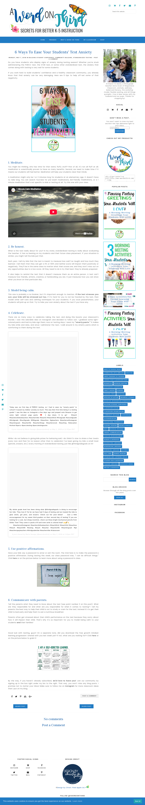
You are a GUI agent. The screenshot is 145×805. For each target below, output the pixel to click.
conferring (126, 415)
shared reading (120, 453)
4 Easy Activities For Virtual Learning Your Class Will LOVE (119, 300)
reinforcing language (112, 446)
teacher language (111, 464)
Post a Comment (89, 696)
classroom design (111, 408)
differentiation (110, 418)
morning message (117, 429)
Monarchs (108, 383)
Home (43, 40)
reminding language (112, 450)
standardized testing (82, 57)
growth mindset (125, 425)
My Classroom (90, 40)
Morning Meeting (120, 383)
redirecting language (112, 443)
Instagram (69, 686)
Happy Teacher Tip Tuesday (114, 376)
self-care (108, 453)
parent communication (113, 432)
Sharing (120, 390)
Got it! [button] (138, 801)
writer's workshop (111, 467)
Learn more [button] (77, 801)
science (125, 450)
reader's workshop (111, 439)
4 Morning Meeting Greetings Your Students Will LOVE (120, 214)
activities (121, 394)
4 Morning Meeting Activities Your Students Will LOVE (120, 334)
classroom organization (114, 411)
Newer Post (20, 706)
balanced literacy (128, 397)
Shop (102, 40)
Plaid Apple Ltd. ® (79, 788)
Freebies (52, 40)
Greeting (129, 373)
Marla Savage (30, 429)
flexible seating (110, 425)
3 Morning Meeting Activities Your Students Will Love (119, 266)
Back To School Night (112, 369)
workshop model (126, 464)
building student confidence (41, 57)
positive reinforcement (113, 436)
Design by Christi (64, 788)
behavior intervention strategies (117, 401)
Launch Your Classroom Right (116, 380)
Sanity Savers (109, 390)
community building (63, 57)
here (15, 558)
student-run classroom (113, 460)
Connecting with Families (114, 373)
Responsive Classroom (113, 387)
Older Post (86, 706)
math (106, 429)
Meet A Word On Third (70, 40)
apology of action (111, 397)
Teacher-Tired (109, 394)
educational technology (113, 422)
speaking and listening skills (115, 457)
